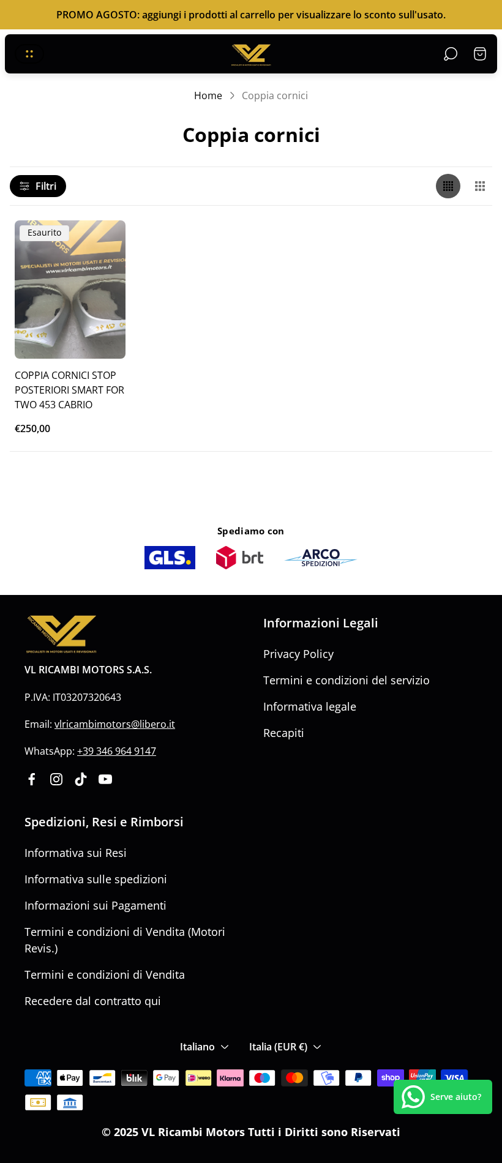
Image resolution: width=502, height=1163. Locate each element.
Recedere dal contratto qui (92, 1000)
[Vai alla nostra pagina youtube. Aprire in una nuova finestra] (105, 779)
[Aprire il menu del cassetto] (29, 54)
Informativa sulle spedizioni (95, 879)
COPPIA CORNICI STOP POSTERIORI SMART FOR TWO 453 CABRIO (69, 389)
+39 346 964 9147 (116, 751)
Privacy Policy (298, 653)
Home (208, 95)
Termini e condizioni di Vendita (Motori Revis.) (124, 939)
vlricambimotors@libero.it (114, 724)
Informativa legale (309, 706)
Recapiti (283, 732)
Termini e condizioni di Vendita (104, 974)
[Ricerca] (450, 53)
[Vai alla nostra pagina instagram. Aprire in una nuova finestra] (56, 779)
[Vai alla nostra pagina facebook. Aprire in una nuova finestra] (31, 779)
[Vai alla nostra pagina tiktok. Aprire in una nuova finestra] (80, 779)
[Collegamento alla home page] (61, 634)
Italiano (197, 1046)
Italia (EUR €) (278, 1046)
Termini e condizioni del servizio (346, 680)
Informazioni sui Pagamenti (95, 905)
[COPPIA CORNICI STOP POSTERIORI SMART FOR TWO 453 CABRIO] (70, 289)
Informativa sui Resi (75, 852)
